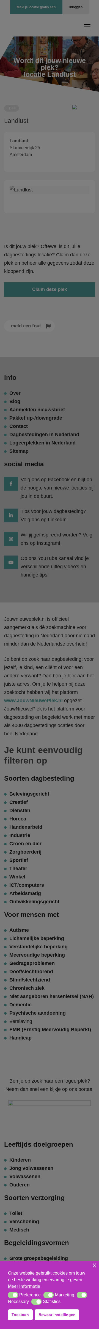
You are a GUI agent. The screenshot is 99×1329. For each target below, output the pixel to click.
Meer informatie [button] (24, 1286)
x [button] (94, 1265)
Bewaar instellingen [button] (57, 1314)
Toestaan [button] (20, 1314)
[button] (13, 1295)
